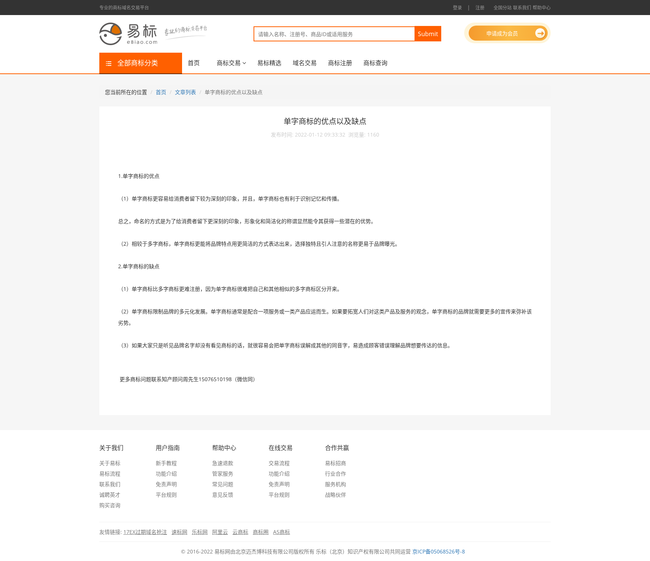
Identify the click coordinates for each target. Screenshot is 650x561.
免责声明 (166, 484)
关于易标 (109, 463)
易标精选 (269, 63)
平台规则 (166, 494)
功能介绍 (166, 473)
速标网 (179, 531)
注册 (479, 8)
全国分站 (503, 8)
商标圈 (261, 531)
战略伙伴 (335, 494)
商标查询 (375, 63)
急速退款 (222, 463)
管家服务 (222, 473)
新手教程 (166, 463)
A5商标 (281, 531)
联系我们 (522, 8)
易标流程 (109, 473)
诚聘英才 (109, 494)
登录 (457, 8)
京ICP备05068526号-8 (438, 551)
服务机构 (335, 484)
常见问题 (222, 484)
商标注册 (340, 63)
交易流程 (279, 463)
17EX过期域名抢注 (145, 531)
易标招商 (335, 463)
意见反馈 (222, 494)
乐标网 (200, 531)
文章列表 (185, 92)
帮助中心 (542, 8)
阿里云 (220, 531)
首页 (194, 63)
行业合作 (335, 473)
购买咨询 (109, 505)
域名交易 (305, 63)
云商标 (240, 531)
